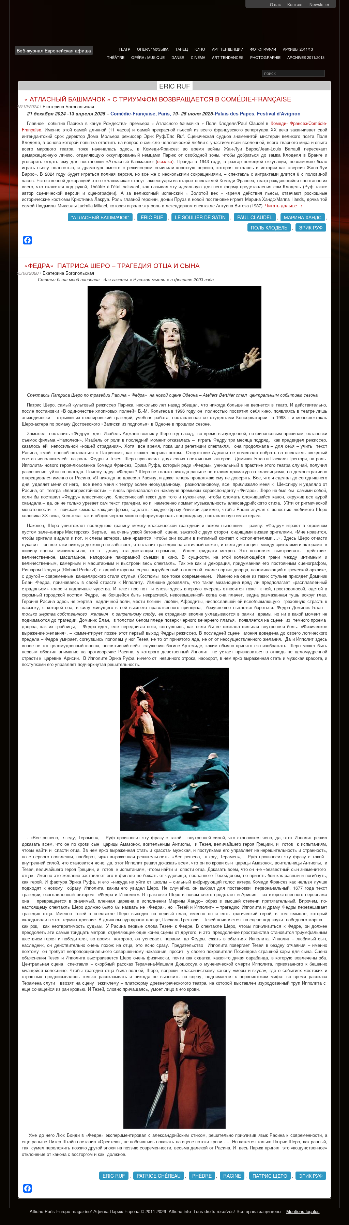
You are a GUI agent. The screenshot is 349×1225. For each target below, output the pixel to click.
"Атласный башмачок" (100, 217)
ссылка (164, 161)
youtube (263, 4)
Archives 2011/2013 (305, 57)
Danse (177, 57)
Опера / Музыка (152, 49)
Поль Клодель (269, 227)
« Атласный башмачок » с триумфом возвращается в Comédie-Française (157, 98)
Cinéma (198, 57)
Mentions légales (303, 1211)
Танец (181, 49)
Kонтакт (295, 4)
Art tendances (227, 57)
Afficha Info (56, 25)
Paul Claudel (254, 217)
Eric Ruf (152, 217)
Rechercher (329, 73)
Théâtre (115, 57)
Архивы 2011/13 (298, 49)
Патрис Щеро (270, 1175)
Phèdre (202, 1175)
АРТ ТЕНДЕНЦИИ (227, 49)
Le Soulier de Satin (200, 217)
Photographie (265, 57)
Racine (232, 1175)
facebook (254, 4)
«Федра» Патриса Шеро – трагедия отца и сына (112, 265)
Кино (200, 49)
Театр (124, 49)
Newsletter (319, 4)
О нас (275, 4)
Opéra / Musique (148, 57)
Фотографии (263, 49)
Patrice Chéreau (159, 1175)
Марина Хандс (302, 217)
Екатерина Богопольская (68, 106)
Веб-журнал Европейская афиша (54, 50)
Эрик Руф (311, 227)
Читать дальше (284, 205)
